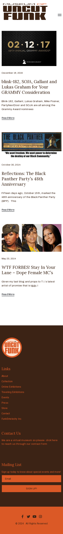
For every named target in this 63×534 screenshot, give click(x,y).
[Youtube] (34, 516)
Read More (8, 118)
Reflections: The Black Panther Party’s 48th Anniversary (24, 179)
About (5, 376)
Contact (6, 413)
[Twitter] (28, 516)
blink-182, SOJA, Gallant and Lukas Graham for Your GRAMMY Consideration (29, 87)
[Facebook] (22, 516)
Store (4, 408)
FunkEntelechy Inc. (12, 418)
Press (5, 402)
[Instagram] (40, 516)
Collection (7, 381)
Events (5, 397)
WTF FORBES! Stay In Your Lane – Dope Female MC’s (29, 270)
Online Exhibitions (11, 386)
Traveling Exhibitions (13, 392)
